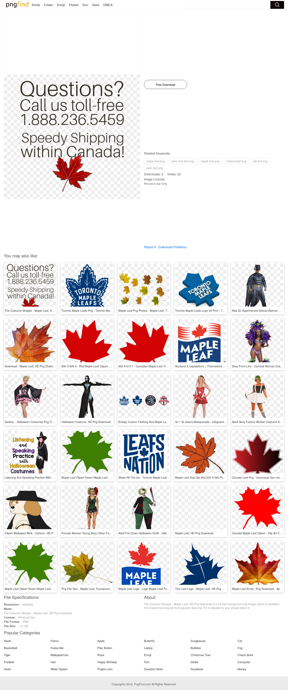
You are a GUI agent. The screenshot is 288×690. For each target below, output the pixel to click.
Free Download (165, 84)
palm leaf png (154, 168)
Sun (85, 5)
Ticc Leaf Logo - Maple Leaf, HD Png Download (204, 589)
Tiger (7, 655)
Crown (48, 5)
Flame (55, 641)
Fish (146, 662)
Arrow (36, 5)
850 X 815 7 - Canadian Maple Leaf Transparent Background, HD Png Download (168, 366)
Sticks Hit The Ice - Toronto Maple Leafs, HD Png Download (155, 477)
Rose (100, 655)
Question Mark (153, 669)
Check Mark (245, 655)
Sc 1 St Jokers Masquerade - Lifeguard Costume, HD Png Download (217, 422)
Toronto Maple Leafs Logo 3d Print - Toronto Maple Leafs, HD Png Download (223, 310)
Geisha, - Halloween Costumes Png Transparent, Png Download (44, 422)
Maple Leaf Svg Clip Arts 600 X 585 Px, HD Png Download (211, 477)
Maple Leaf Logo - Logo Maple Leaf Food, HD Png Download (156, 589)
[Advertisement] (72, 46)
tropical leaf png (236, 161)
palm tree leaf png (182, 161)
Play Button (104, 648)
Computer (243, 662)
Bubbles (196, 648)
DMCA (108, 5)
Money (241, 669)
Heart (7, 641)
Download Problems (172, 247)
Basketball (10, 648)
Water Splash (59, 669)
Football (9, 662)
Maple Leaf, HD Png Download (194, 533)
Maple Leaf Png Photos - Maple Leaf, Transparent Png (152, 310)
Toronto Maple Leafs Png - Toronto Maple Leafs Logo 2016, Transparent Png (110, 310)
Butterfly (149, 641)
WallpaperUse (59, 655)
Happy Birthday (107, 662)
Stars (95, 5)
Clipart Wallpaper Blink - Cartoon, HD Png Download (37, 533)
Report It (150, 247)
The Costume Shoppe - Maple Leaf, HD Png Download (39, 310)
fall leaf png (260, 161)
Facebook (197, 669)
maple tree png (210, 161)
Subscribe (57, 648)
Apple (101, 641)
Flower (74, 5)
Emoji (61, 5)
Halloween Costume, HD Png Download (86, 422)
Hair (53, 662)
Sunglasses (198, 641)
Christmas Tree (200, 655)
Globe (194, 662)
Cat (239, 641)
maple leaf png (155, 161)
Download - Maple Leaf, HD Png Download (31, 366)
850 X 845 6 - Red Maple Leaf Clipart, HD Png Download (97, 366)
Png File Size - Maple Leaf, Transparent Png (89, 589)
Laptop (148, 648)
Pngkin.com (105, 669)
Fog (239, 648)
